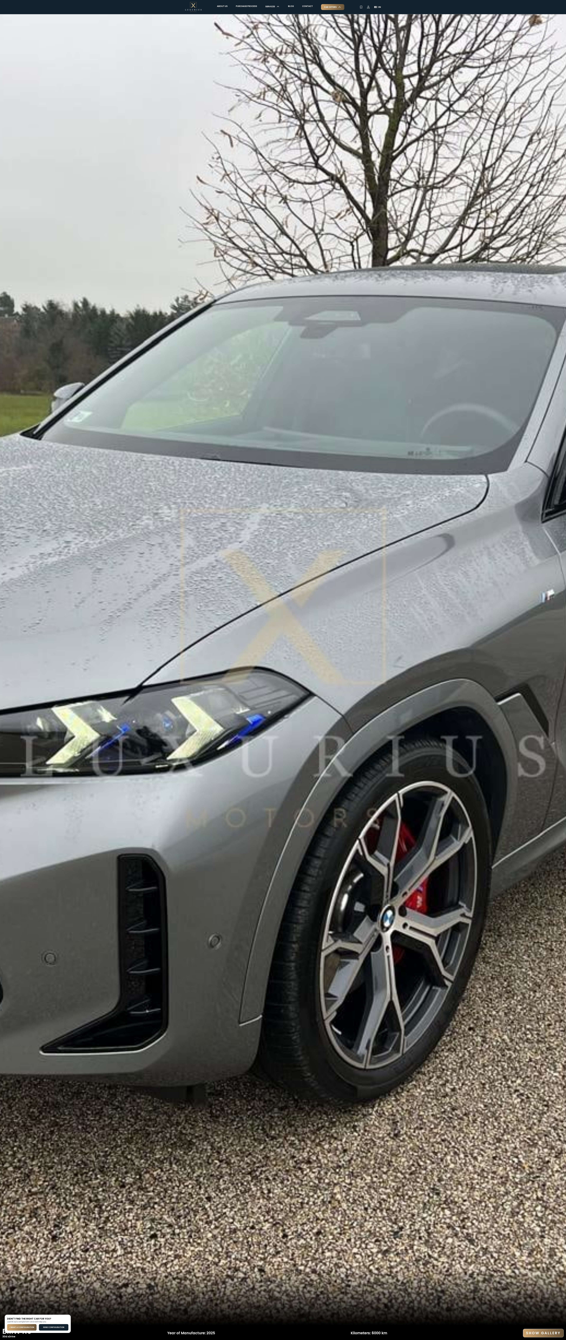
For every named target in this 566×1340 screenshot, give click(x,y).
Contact (307, 6)
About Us (222, 6)
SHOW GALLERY (543, 1333)
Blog (291, 6)
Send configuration (53, 1327)
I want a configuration (21, 1327)
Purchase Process (246, 6)
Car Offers (330, 7)
